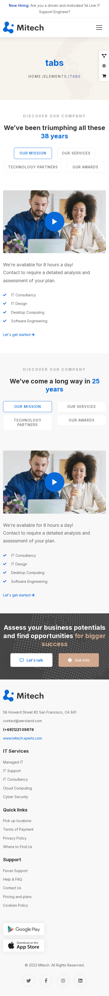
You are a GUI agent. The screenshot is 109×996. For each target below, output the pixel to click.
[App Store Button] (23, 945)
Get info (81, 660)
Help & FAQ (12, 879)
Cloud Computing (17, 788)
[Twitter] (29, 980)
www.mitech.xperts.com (22, 738)
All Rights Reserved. (67, 965)
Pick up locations (17, 821)
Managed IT (13, 762)
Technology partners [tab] (33, 167)
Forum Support (15, 871)
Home (34, 76)
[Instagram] (63, 980)
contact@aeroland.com (22, 721)
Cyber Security (15, 797)
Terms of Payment (18, 829)
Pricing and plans (17, 897)
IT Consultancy (15, 779)
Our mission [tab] (33, 153)
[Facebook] (46, 980)
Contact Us (12, 888)
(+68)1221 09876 (18, 729)
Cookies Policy (15, 905)
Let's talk (34, 660)
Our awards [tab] (85, 167)
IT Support (12, 771)
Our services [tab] (76, 153)
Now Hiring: (19, 5)
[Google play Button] (23, 929)
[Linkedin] (80, 980)
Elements (55, 76)
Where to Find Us (17, 847)
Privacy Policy (15, 838)
